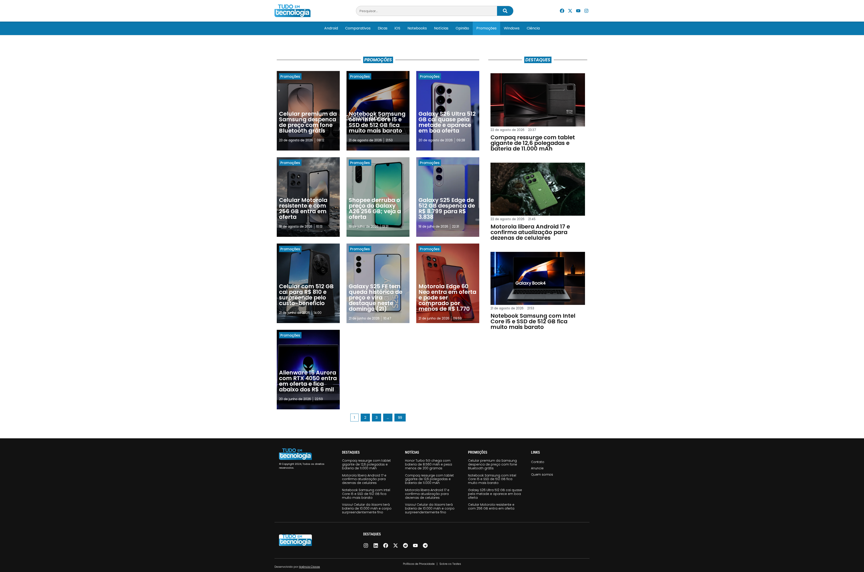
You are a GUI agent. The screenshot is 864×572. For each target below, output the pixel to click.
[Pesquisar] (505, 11)
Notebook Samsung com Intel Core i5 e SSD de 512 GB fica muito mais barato (366, 494)
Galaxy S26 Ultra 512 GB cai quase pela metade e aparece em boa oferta (495, 494)
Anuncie (537, 468)
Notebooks (417, 28)
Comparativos (358, 28)
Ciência (533, 28)
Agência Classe (309, 567)
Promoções (486, 28)
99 (402, 417)
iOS (397, 28)
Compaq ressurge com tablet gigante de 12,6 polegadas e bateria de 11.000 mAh (366, 464)
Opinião (462, 28)
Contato (537, 462)
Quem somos (542, 474)
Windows (512, 28)
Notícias (441, 28)
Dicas (382, 28)
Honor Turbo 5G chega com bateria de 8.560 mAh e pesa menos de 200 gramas (428, 464)
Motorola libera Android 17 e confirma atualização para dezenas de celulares (364, 479)
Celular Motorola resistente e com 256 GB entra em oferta (491, 506)
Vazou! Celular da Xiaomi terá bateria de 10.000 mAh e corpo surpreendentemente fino (367, 508)
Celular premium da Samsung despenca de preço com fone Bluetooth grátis (492, 464)
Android (331, 28)
